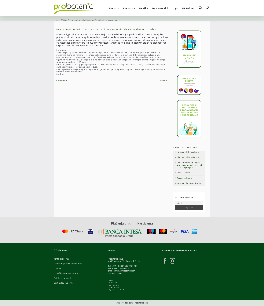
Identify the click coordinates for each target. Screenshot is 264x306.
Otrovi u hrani (183, 172)
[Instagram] (172, 261)
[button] (208, 8)
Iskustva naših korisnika (188, 157)
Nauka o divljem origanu (188, 152)
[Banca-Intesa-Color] (120, 229)
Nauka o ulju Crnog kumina (189, 183)
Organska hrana (184, 178)
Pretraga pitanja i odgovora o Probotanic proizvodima (131, 29)
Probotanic (67, 29)
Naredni (163, 80)
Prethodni (62, 80)
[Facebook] (165, 261)
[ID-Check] (72, 230)
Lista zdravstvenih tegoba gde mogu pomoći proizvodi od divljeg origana (189, 165)
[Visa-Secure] (90, 229)
